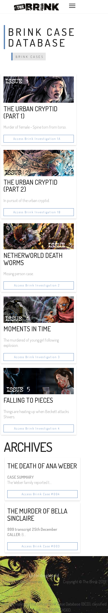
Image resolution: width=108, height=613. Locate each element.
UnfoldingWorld (44, 575)
